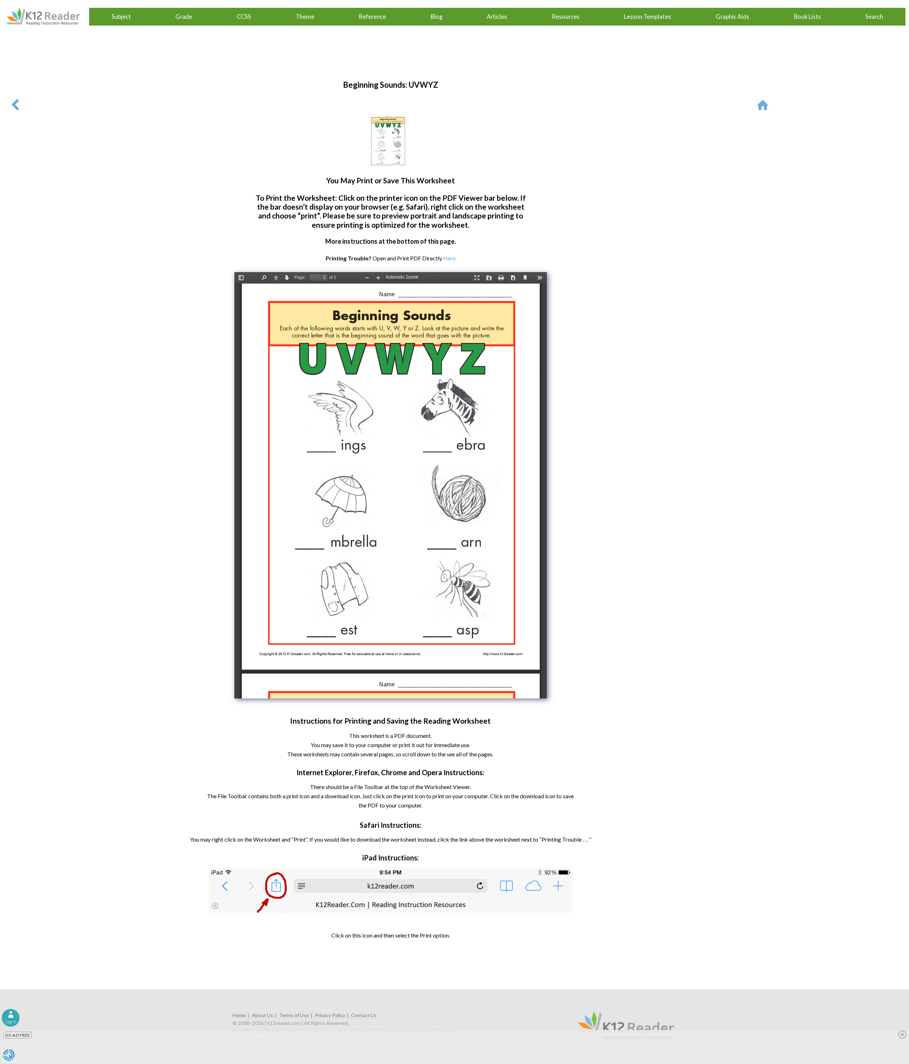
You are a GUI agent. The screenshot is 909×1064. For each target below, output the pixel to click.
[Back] (15, 104)
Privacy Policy (330, 1015)
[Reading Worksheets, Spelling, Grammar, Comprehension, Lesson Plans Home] (764, 104)
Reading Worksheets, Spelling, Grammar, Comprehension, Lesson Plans (46, 16)
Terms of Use (294, 1015)
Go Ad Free (17, 1035)
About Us (262, 1015)
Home (239, 1015)
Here (449, 258)
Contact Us (364, 1015)
